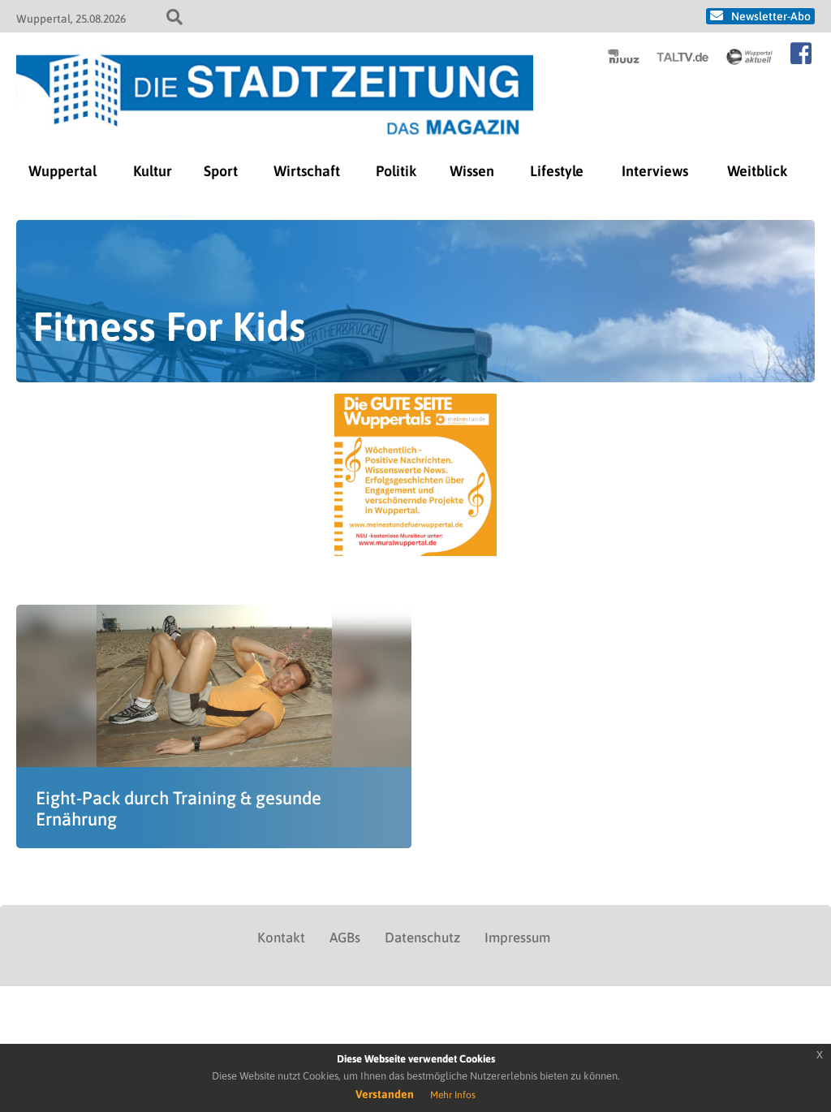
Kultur (152, 170)
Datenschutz (422, 937)
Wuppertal (62, 170)
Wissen (472, 170)
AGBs (344, 937)
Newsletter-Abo (771, 16)
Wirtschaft (306, 170)
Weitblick (757, 170)
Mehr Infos (453, 1095)
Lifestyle (556, 170)
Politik (396, 170)
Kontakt (281, 937)
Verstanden (384, 1094)
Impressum (517, 937)
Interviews (655, 170)
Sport (221, 170)
